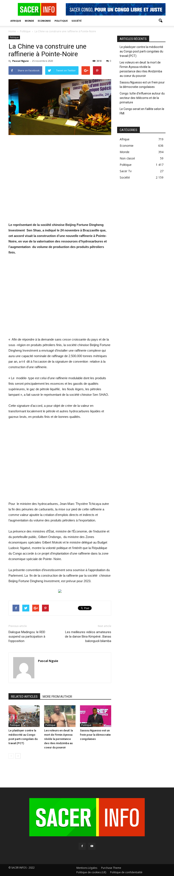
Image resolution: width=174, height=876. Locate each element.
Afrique (15, 20)
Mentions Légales (86, 868)
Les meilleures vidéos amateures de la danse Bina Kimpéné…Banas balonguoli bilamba (88, 636)
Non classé (127, 158)
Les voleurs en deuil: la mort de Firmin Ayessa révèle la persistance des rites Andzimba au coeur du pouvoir (58, 739)
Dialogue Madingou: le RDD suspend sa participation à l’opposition (26, 636)
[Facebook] (82, 846)
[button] (160, 21)
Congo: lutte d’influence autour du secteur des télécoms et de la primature (142, 98)
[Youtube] (91, 846)
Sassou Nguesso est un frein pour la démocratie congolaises (95, 735)
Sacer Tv (126, 171)
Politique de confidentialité (126, 872)
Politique (61, 20)
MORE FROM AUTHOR (57, 696)
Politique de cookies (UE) (91, 872)
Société (76, 20)
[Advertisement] (59, 181)
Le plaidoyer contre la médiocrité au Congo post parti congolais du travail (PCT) (141, 51)
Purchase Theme (111, 868)
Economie (44, 20)
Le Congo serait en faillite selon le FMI (142, 111)
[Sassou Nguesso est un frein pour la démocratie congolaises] (95, 716)
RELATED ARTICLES (24, 696)
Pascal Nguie (20, 60)
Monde (29, 20)
